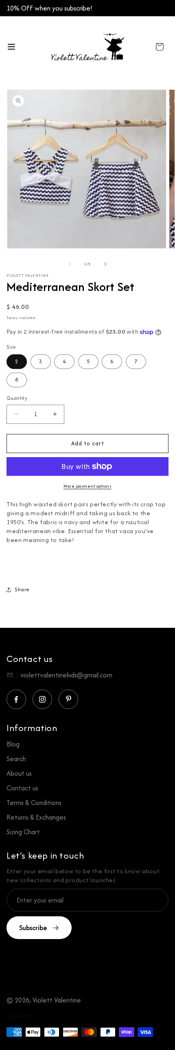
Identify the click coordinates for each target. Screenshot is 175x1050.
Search (16, 759)
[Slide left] (70, 264)
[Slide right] (105, 264)
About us (19, 773)
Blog (13, 744)
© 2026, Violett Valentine (44, 1000)
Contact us (22, 788)
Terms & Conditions (34, 802)
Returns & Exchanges (36, 817)
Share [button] (22, 589)
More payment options (87, 486)
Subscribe (33, 928)
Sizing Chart (23, 832)
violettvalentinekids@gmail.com (66, 675)
